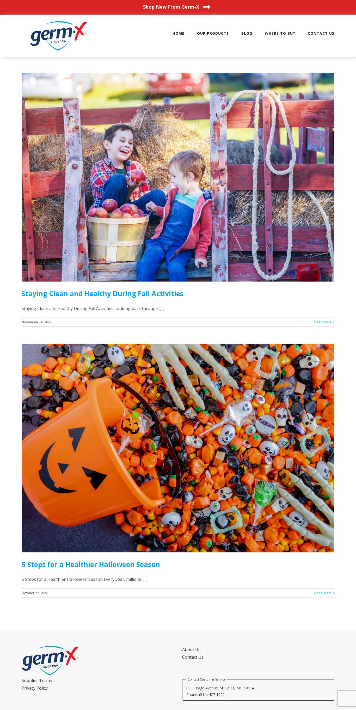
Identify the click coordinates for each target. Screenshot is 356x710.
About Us (191, 649)
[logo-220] (58, 23)
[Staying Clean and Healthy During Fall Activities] (178, 177)
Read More (323, 322)
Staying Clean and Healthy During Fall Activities (102, 293)
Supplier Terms (37, 680)
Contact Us (193, 657)
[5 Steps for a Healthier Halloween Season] (178, 448)
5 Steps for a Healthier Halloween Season (91, 564)
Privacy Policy (35, 688)
